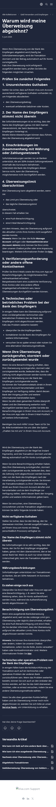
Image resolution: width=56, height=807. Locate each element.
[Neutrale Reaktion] (12, 728)
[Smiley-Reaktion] (19, 728)
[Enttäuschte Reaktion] (5, 728)
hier (50, 251)
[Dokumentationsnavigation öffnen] (51, 4)
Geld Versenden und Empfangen (34, 14)
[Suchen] (46, 4)
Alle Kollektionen (9, 14)
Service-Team (9, 707)
